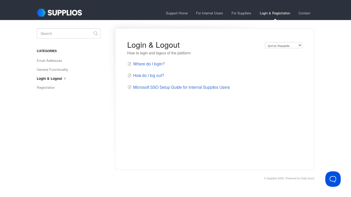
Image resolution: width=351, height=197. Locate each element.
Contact (304, 13)
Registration (46, 87)
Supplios (272, 178)
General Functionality (52, 69)
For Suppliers (241, 13)
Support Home (177, 13)
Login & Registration (275, 13)
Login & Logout (50, 78)
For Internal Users (209, 13)
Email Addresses (49, 60)
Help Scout (307, 178)
